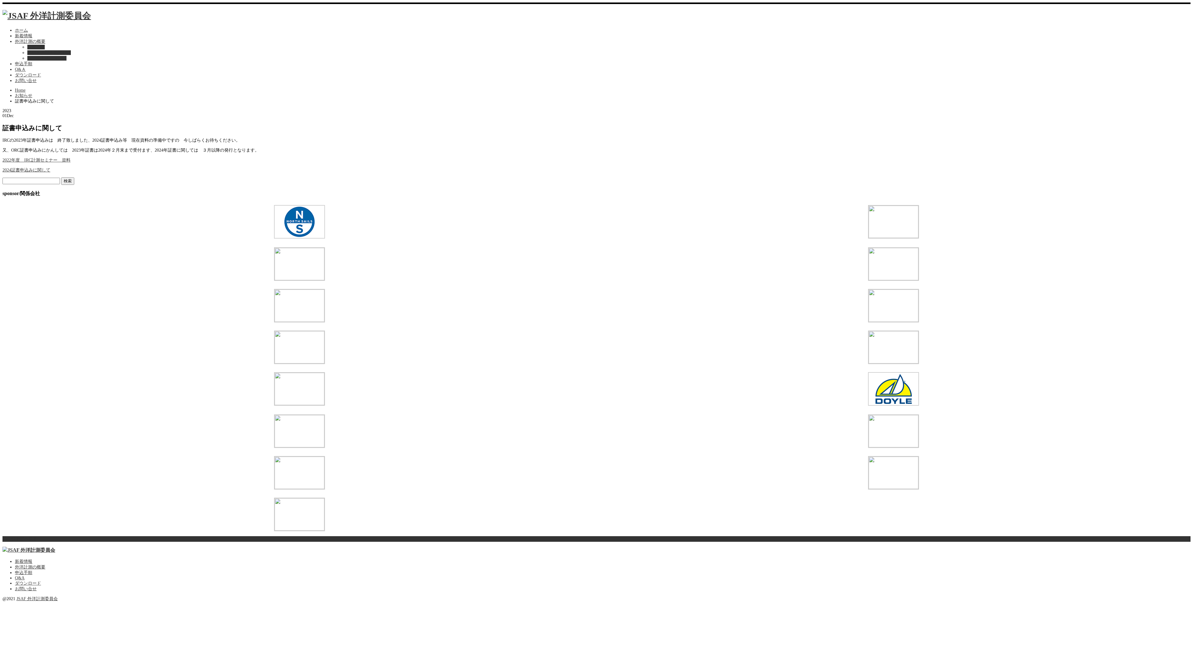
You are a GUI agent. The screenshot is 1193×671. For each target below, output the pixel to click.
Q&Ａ (20, 69)
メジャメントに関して (49, 52)
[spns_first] (299, 320)
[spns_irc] (299, 362)
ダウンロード (28, 75)
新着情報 (23, 36)
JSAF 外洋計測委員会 (37, 598)
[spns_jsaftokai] (299, 529)
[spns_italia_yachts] (893, 362)
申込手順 (23, 64)
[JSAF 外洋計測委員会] (46, 16)
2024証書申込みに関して (26, 170)
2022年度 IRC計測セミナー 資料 (36, 160)
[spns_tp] (893, 446)
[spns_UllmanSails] (893, 487)
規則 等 (36, 47)
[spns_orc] (893, 236)
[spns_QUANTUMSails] (893, 320)
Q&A (20, 578)
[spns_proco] (299, 487)
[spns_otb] (893, 278)
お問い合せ (26, 80)
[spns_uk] (299, 403)
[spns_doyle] (893, 404)
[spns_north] (299, 237)
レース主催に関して (46, 58)
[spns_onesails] (299, 278)
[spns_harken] (299, 446)
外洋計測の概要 (30, 41)
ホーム (21, 30)
